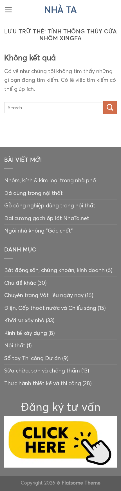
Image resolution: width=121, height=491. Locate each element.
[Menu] (8, 10)
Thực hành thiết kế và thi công (42, 383)
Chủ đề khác (20, 282)
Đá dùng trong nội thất (33, 193)
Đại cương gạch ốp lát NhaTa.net (46, 218)
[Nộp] (110, 107)
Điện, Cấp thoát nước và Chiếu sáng (50, 307)
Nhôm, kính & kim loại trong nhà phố (50, 180)
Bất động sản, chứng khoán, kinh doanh (54, 270)
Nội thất (14, 345)
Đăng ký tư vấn (60, 407)
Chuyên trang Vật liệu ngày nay (44, 295)
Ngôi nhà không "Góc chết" (38, 230)
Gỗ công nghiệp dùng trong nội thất (49, 205)
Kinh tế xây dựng (25, 333)
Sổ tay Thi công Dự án (32, 358)
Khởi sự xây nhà (24, 320)
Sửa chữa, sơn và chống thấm (42, 370)
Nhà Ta (60, 9)
